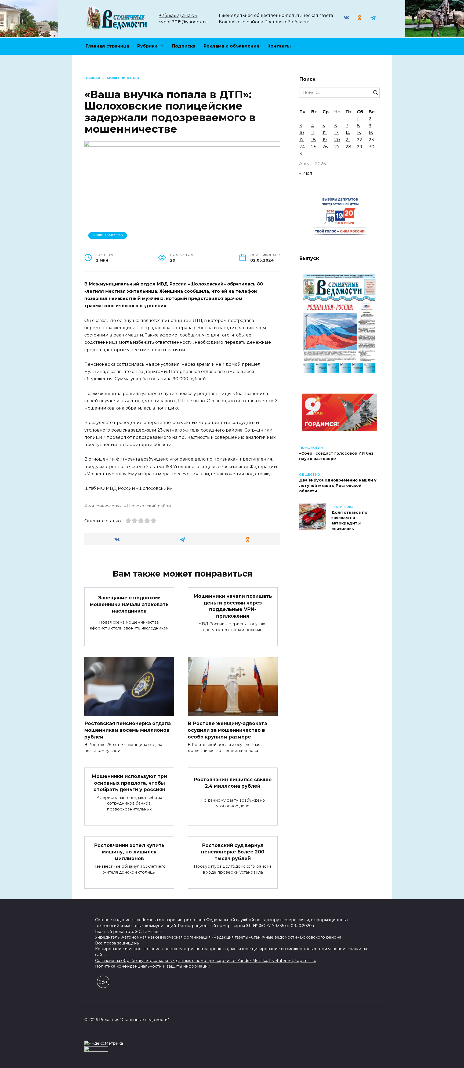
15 (359, 132)
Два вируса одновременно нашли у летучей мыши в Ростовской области (337, 485)
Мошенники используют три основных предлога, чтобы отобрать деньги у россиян (129, 782)
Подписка (183, 46)
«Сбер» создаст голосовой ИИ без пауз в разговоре (336, 456)
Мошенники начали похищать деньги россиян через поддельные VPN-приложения (232, 606)
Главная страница (107, 46)
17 (301, 139)
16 (371, 132)
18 (313, 139)
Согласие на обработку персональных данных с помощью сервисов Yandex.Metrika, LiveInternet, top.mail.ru (205, 960)
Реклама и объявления (231, 46)
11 (312, 132)
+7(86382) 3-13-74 (178, 15)
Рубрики (147, 46)
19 (324, 139)
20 (337, 139)
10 (301, 132)
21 (348, 139)
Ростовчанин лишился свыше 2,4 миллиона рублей (233, 782)
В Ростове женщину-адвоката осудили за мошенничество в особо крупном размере (227, 730)
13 (336, 132)
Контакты (279, 46)
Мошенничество (108, 235)
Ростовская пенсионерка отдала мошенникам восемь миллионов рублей (127, 730)
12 (324, 132)
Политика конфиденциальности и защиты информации (152, 966)
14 (348, 132)
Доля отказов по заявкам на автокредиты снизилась (349, 520)
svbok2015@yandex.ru (183, 21)
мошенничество (104, 506)
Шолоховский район (149, 506)
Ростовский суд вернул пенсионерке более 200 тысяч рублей (232, 851)
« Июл (305, 173)
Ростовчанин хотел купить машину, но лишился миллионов (129, 851)
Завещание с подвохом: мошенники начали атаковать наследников (129, 604)
